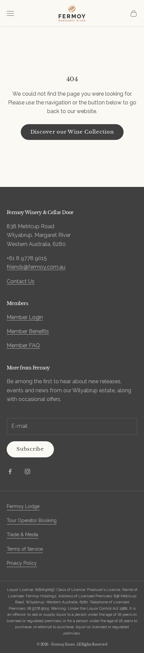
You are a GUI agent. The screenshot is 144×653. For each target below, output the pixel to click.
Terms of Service (25, 549)
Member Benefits (28, 331)
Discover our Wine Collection (72, 132)
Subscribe (30, 449)
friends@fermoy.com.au (36, 267)
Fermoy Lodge (23, 506)
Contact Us (20, 281)
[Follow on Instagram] (27, 471)
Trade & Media (22, 534)
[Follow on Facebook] (10, 471)
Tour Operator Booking (32, 520)
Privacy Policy (22, 563)
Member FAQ (23, 345)
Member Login (25, 317)
